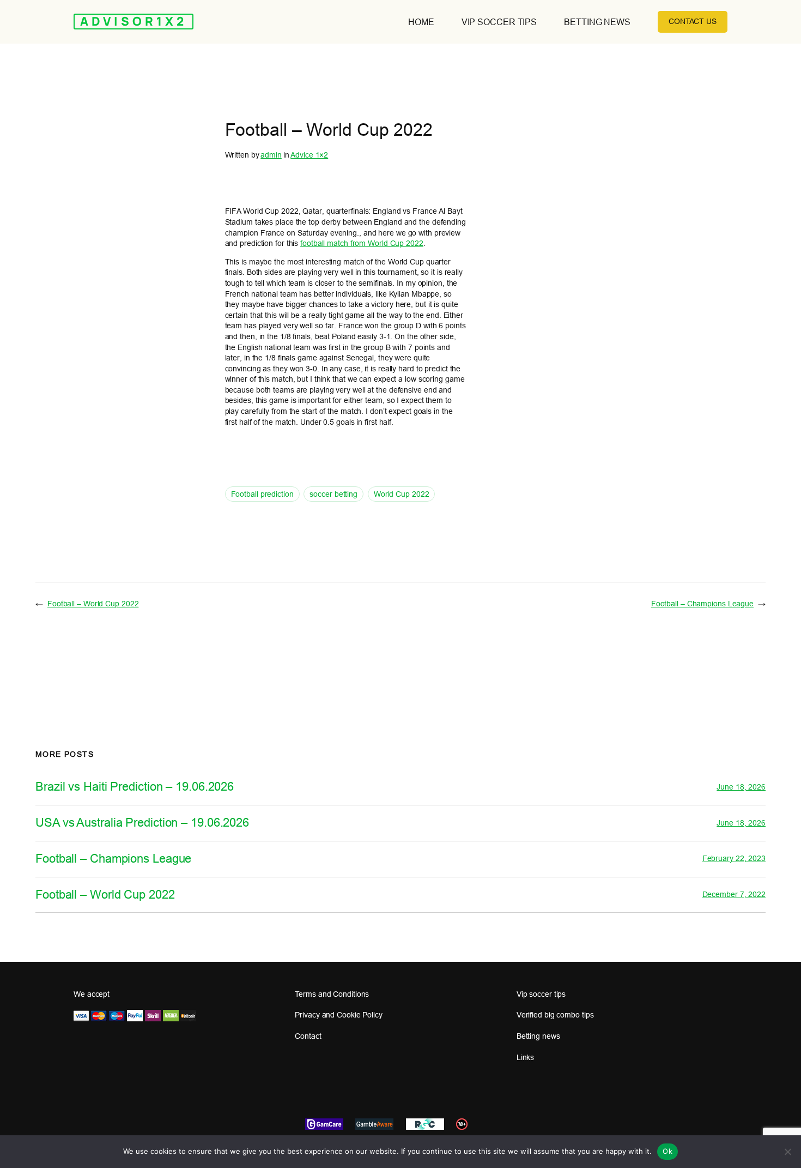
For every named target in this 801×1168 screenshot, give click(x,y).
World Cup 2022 (401, 494)
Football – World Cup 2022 (93, 603)
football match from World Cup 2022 (361, 243)
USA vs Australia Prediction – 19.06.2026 (142, 822)
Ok (667, 1151)
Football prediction (262, 494)
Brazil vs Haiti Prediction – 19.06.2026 (134, 786)
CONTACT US (693, 21)
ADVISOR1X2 (133, 21)
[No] (787, 1151)
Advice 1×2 (309, 154)
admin (271, 154)
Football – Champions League (702, 603)
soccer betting (333, 494)
